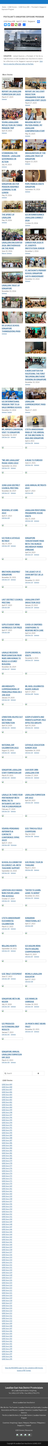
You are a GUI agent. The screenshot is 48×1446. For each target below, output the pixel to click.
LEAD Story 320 (6, 700)
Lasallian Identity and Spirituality (30, 1407)
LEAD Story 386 (29, 836)
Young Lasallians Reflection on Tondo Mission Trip (12, 125)
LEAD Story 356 (6, 777)
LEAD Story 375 (29, 660)
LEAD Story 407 (29, 956)
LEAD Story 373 (7, 1176)
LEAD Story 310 (7, 1321)
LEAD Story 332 (29, 727)
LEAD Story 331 (29, 635)
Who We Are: (4, 1407)
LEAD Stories (12, 7)
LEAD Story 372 (7, 1179)
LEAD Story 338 (7, 1250)
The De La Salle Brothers (10, 1415)
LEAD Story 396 (7, 1118)
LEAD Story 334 (7, 1260)
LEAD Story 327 (7, 1278)
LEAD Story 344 (7, 1234)
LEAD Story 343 (29, 752)
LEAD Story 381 (6, 929)
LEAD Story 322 (7, 1290)
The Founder (13, 1407)
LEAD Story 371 (7, 1181)
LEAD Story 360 (7, 1194)
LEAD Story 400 (7, 1107)
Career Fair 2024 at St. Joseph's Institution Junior (34, 245)
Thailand (9, 412)
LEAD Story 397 (7, 1115)
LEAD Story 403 (7, 1100)
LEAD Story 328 (7, 1275)
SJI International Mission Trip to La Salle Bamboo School (12, 404)
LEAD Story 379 (7, 1161)
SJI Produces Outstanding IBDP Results (10, 1026)
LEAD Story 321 (7, 1293)
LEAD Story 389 (7, 1135)
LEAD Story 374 (6, 579)
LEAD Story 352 (7, 1214)
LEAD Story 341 (7, 1242)
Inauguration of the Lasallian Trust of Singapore (35, 156)
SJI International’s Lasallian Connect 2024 (34, 217)
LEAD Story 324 (7, 1285)
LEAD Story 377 (7, 1166)
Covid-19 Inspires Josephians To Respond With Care (34, 627)
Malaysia (4, 253)
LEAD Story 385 (7, 1145)
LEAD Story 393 (6, 468)
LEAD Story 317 (6, 493)
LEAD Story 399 (7, 1110)
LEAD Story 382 (29, 443)
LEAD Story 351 (7, 1217)
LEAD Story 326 (6, 811)
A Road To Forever (33, 460)
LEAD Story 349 (7, 1222)
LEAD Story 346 (7, 1229)
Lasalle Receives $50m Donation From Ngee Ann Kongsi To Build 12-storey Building (12, 658)
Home (4, 7)
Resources (29, 1430)
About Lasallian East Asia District (24, 1403)
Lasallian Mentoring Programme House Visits (35, 513)
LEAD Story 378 (29, 607)
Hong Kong (13, 1423)
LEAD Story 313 (7, 1313)
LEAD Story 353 (7, 1212)
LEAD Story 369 (7, 1186)
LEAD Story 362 (7, 1189)
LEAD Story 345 (7, 1232)
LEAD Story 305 (7, 1334)
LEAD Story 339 (7, 1247)
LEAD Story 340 (29, 521)
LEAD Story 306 (7, 1331)
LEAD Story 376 (7, 1168)
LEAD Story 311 (7, 1318)
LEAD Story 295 (7, 1359)
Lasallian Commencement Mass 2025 (35, 404)
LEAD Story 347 (7, 1227)
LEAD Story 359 (7, 1196)
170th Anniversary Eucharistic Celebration (11, 921)
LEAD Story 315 (29, 777)
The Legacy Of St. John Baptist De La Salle (34, 574)
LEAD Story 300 (7, 1346)
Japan (20, 1423)
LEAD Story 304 (7, 1336)
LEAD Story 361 (29, 465)
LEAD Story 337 (7, 1252)
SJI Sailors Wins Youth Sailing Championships (33, 948)
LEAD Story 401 (6, 1034)
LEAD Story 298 (7, 1351)
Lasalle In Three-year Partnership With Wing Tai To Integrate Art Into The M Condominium (12, 800)
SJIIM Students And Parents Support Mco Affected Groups (35, 720)
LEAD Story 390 (7, 1133)
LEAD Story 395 (29, 1006)
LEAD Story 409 (7, 1084)
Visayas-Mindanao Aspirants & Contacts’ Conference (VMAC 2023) (10, 834)
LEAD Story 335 (7, 1257)
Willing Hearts (9, 945)
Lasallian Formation (25, 1410)
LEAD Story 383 (29, 802)
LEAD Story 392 (7, 1128)
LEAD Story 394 (7, 1123)
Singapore (31, 21)
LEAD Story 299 (7, 1349)
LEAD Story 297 (29, 554)
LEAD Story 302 (7, 1341)
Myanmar (36, 694)
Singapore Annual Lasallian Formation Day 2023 (12, 1054)
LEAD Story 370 (7, 1184)
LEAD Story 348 (7, 1224)
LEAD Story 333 (7, 1262)
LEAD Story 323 (7, 1288)
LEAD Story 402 (7, 1102)
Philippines (14, 845)
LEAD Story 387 (7, 1140)
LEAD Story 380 (7, 1158)
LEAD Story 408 (24, 7)
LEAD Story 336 (7, 1255)
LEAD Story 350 (7, 1219)
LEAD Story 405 (29, 870)
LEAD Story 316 (7, 1306)
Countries (6, 1423)
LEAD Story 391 (6, 752)
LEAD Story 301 (7, 1344)
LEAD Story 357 (7, 1201)
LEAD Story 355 (7, 1206)
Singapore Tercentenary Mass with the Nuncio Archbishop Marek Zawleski (34, 544)
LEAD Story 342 (7, 1240)
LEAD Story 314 (6, 437)
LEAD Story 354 (7, 1209)
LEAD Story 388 (6, 978)
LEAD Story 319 (29, 582)
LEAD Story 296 (7, 1356)
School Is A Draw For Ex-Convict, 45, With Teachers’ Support (12, 865)
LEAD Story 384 (7, 1148)
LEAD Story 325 (7, 1283)
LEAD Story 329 (7, 1273)
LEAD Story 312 (7, 1316)
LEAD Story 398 (7, 1112)
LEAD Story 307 (7, 1329)
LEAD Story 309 (7, 1323)
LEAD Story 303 (7, 1339)
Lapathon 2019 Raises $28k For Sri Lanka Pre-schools (12, 893)
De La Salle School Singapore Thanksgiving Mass (11, 328)
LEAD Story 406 (6, 1062)
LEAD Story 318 (7, 1301)
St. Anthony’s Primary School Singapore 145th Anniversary (35, 273)
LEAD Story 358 (7, 1199)
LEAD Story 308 (6, 546)
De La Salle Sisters (26, 1415)
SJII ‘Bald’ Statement (12, 973)
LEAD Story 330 (7, 1270)
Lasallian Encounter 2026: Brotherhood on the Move (12, 245)
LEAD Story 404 (7, 1097)
